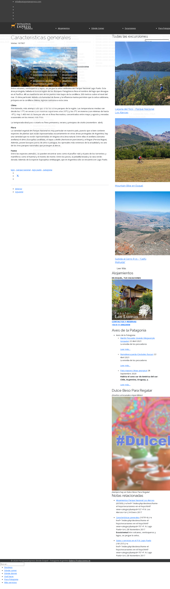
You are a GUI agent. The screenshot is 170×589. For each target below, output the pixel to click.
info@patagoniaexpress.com (28, 1)
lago (13, 169)
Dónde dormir (10, 573)
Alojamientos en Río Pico (44, 125)
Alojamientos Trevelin (43, 53)
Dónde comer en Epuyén (107, 50)
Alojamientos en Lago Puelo (45, 89)
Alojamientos (64, 28)
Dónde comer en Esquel (107, 35)
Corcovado (34, 68)
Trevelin (32, 50)
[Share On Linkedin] (16, 179)
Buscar (148, 35)
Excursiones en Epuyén (43, 101)
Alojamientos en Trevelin (73, 56)
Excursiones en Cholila (43, 83)
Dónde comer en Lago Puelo (109, 47)
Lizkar (69, 47)
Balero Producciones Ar (79, 560)
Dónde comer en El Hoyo (107, 53)
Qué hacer (9, 576)
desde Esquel (139, 38)
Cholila (31, 77)
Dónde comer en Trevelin (107, 38)
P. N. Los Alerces (36, 143)
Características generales (127, 517)
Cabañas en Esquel (45, 41)
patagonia (47, 169)
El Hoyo (32, 104)
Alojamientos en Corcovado (45, 71)
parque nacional (23, 169)
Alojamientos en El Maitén (44, 62)
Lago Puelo (34, 86)
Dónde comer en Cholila (106, 41)
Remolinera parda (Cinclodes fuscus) (136, 354)
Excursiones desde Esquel (45, 44)
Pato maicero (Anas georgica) (133, 370)
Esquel (32, 35)
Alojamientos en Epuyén (44, 98)
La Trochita (134, 35)
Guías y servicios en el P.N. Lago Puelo (133, 540)
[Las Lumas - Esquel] (132, 299)
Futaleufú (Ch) (35, 131)
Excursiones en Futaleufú (44, 140)
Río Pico (32, 122)
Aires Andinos (72, 38)
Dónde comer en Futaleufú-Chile (110, 65)
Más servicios (10, 582)
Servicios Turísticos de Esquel (46, 47)
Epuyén (32, 95)
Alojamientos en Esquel (43, 38)
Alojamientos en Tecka (43, 119)
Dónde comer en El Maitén (108, 44)
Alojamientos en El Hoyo (44, 107)
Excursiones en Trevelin (44, 56)
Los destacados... (70, 35)
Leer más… (125, 349)
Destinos (28, 28)
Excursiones (130, 28)
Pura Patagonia (11, 579)
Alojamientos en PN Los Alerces (47, 146)
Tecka (31, 113)
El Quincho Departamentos (78, 41)
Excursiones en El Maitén (44, 65)
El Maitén (33, 59)
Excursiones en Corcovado (45, 74)
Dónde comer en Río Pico (107, 56)
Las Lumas (71, 44)
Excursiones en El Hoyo (43, 110)
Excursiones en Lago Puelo (45, 92)
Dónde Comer (97, 28)
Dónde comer (10, 570)
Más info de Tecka (41, 116)
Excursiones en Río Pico (44, 128)
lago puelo (37, 169)
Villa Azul (70, 50)
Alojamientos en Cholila (43, 80)
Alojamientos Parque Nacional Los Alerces (135, 500)
